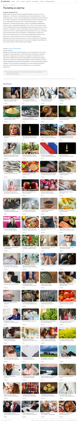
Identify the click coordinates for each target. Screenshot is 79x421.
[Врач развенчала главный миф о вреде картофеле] (67, 280)
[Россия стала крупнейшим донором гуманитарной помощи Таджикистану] (48, 151)
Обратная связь (51, 420)
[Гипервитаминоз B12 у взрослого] (67, 261)
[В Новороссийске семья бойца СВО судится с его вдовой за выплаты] (67, 132)
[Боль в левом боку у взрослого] (30, 317)
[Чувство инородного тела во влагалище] (67, 188)
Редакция (33, 420)
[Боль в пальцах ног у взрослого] (48, 261)
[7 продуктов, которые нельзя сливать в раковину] (67, 169)
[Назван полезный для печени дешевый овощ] (30, 169)
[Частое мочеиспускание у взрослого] (11, 372)
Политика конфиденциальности (71, 420)
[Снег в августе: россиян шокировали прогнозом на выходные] (48, 298)
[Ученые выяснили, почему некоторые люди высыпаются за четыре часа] (67, 391)
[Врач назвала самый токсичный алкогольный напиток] (67, 114)
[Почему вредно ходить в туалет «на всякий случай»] (48, 243)
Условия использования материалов (42, 420)
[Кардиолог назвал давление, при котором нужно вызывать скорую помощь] (11, 151)
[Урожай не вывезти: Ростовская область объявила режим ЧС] (48, 372)
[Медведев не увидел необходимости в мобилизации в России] (11, 317)
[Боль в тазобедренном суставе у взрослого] (48, 225)
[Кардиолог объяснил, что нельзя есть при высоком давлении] (48, 114)
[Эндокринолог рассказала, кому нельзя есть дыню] (67, 206)
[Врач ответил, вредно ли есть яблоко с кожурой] (30, 188)
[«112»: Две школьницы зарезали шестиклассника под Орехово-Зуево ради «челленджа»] (30, 132)
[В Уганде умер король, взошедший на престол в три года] (30, 280)
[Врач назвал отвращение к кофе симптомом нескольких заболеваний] (67, 243)
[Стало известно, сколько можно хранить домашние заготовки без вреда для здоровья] (48, 335)
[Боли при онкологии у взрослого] (11, 280)
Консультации (5, 4)
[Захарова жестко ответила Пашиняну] (11, 132)
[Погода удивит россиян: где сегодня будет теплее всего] (48, 354)
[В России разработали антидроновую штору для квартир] (30, 354)
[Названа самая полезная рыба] (11, 169)
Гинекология (12, 4)
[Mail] (2, 1)
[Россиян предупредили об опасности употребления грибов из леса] (30, 298)
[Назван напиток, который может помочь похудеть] (11, 243)
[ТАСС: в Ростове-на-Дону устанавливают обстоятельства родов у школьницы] (30, 95)
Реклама (9, 420)
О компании (5, 420)
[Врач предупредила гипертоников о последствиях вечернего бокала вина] (48, 409)
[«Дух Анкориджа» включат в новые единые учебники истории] (11, 409)
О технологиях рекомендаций (60, 420)
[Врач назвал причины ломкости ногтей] (67, 372)
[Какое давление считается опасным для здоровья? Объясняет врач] (48, 95)
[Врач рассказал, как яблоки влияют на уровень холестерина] (48, 132)
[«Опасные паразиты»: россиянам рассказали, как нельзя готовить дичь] (48, 169)
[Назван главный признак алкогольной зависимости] (11, 335)
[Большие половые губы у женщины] (67, 95)
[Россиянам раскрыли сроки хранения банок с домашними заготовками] (30, 391)
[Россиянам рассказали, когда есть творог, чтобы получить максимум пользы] (30, 206)
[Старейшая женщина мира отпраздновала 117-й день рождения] (30, 372)
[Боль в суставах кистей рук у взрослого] (11, 298)
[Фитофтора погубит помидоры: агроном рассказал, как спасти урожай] (67, 298)
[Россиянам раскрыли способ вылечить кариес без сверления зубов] (11, 354)
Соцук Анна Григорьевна (14, 48)
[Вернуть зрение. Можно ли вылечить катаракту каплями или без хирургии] (11, 391)
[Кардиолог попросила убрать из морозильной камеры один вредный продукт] (11, 95)
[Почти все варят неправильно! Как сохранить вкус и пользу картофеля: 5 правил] (11, 114)
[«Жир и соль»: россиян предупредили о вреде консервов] (48, 280)
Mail (2, 420)
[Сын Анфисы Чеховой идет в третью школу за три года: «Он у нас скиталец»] (11, 188)
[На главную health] (6, 1)
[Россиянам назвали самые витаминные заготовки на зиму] (48, 391)
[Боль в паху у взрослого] (67, 354)
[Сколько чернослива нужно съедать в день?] (48, 206)
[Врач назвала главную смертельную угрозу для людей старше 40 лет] (67, 225)
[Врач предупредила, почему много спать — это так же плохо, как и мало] (11, 261)
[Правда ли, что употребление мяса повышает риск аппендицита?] (67, 409)
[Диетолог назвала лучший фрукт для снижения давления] (48, 317)
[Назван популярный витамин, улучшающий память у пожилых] (30, 151)
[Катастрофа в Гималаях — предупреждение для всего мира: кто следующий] (30, 114)
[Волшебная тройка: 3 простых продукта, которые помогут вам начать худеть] (30, 225)
